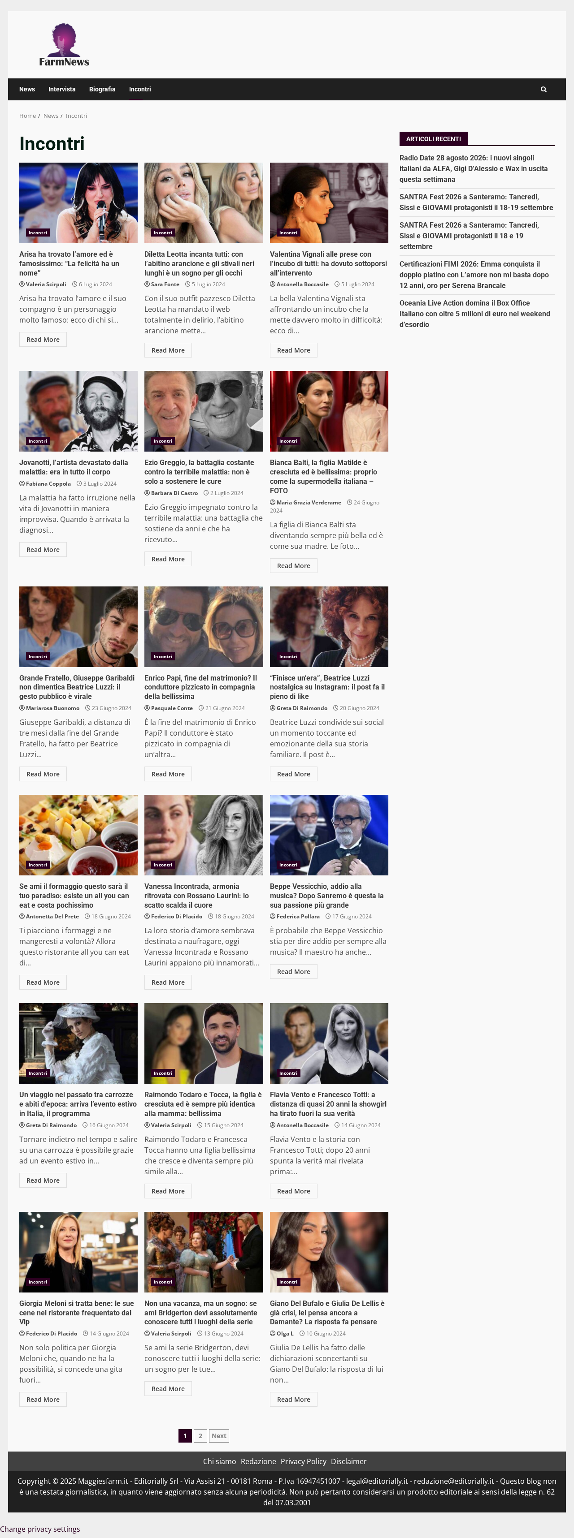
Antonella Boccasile (303, 284)
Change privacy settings (40, 1529)
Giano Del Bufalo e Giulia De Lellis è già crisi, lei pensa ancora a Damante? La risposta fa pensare (329, 1252)
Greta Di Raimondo (302, 708)
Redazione (258, 1461)
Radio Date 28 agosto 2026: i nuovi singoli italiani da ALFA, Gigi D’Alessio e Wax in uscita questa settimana (474, 168)
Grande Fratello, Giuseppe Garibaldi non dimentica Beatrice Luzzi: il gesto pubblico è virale (78, 626)
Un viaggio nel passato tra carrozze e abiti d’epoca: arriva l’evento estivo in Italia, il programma (78, 1043)
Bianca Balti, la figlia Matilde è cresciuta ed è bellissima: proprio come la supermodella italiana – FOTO (329, 411)
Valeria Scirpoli (46, 284)
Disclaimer (349, 1461)
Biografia (102, 89)
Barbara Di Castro (174, 493)
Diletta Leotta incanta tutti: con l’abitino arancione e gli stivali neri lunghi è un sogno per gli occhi (203, 203)
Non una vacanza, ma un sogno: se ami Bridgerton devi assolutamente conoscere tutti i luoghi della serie (203, 1252)
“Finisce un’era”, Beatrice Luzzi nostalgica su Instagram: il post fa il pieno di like (329, 626)
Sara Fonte (165, 284)
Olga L (285, 1333)
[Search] (544, 89)
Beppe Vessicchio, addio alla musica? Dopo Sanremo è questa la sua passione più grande (329, 835)
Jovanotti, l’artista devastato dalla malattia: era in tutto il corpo (78, 411)
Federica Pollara (298, 916)
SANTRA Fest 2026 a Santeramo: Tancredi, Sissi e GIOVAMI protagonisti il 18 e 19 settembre (469, 235)
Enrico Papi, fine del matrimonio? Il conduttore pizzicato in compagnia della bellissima (203, 626)
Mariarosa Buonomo (52, 708)
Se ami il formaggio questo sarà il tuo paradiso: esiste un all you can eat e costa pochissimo (78, 835)
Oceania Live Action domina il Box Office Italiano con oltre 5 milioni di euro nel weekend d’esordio (475, 313)
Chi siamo (219, 1461)
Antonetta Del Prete (52, 916)
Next (219, 1435)
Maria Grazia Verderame (309, 502)
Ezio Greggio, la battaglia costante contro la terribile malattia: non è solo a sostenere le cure (203, 411)
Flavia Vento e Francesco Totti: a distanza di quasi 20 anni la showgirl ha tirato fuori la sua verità (329, 1043)
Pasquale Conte (172, 708)
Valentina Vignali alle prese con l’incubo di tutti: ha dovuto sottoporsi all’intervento (329, 203)
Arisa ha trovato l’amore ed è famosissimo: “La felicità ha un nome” (78, 203)
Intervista (62, 89)
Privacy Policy (303, 1461)
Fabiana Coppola (48, 483)
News (27, 89)
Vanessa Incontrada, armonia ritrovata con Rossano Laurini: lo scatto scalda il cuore (203, 835)
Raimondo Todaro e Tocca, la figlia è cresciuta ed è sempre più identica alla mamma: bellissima (203, 1043)
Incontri (140, 89)
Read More (43, 339)
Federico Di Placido (176, 916)
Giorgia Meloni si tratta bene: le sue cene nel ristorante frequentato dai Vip (78, 1252)
